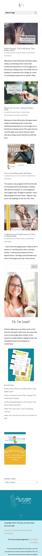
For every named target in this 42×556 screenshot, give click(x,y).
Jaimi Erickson (10, 53)
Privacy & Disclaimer (11, 530)
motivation (7, 56)
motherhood (30, 53)
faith (28, 112)
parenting (24, 115)
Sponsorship (8, 533)
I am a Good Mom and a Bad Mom (17, 173)
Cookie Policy (25, 530)
